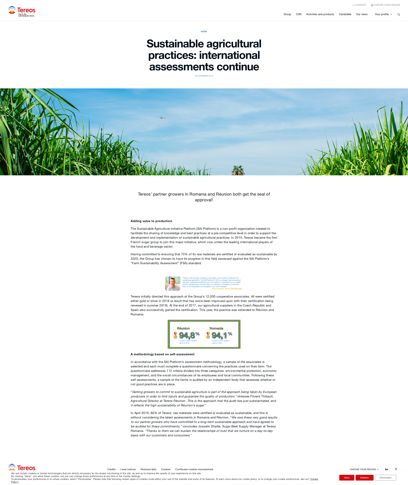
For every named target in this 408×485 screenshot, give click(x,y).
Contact (360, 5)
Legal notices (128, 469)
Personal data (148, 469)
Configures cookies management (194, 469)
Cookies (166, 469)
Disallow (364, 477)
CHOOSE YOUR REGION (386, 5)
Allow (347, 477)
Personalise (385, 477)
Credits (111, 469)
